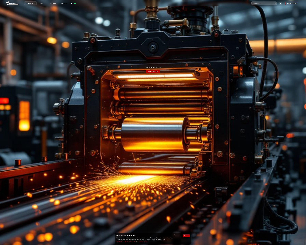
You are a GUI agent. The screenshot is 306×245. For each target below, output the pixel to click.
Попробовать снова (153, 71)
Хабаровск (30, 3)
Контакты (64, 3)
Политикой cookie (142, 241)
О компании (52, 3)
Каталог (40, 3)
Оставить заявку (292, 3)
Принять (186, 235)
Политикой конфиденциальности (126, 241)
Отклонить (178, 235)
